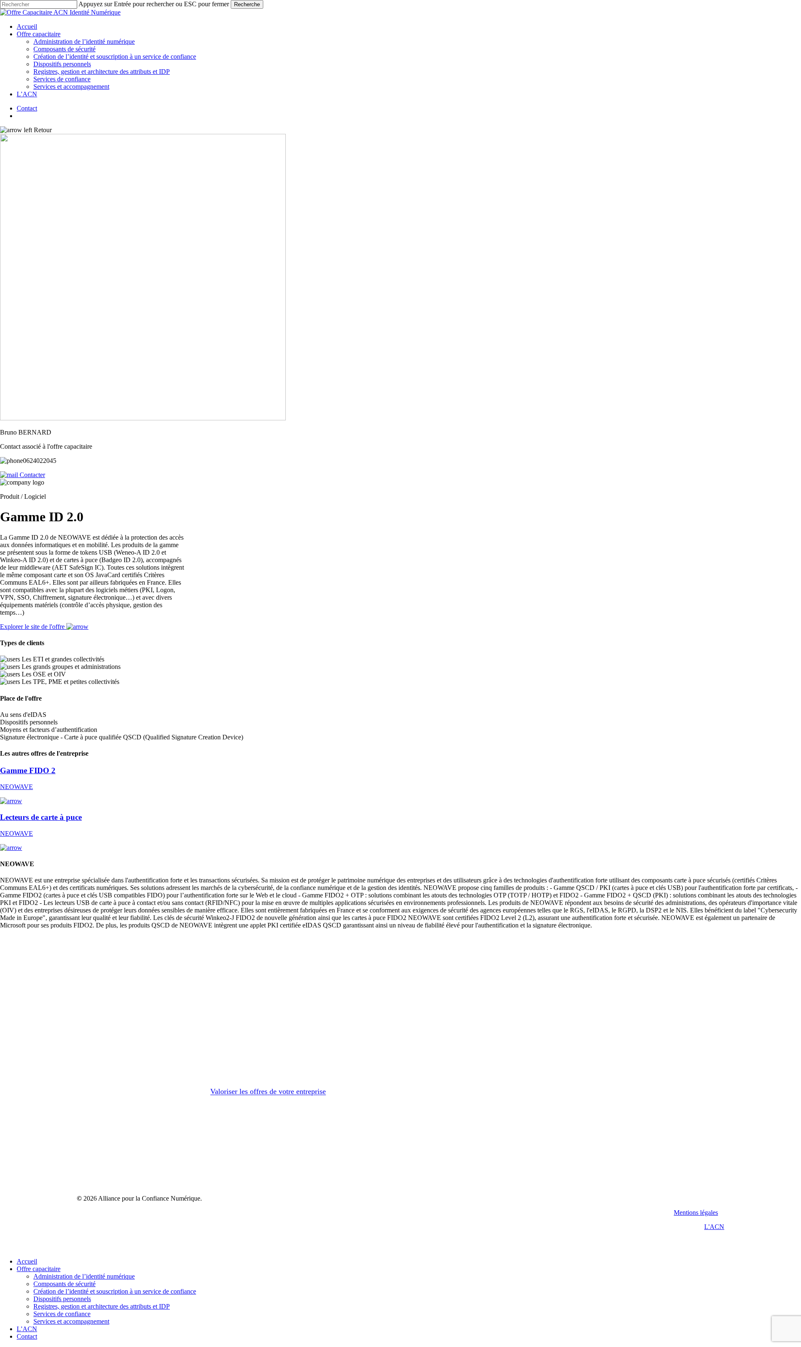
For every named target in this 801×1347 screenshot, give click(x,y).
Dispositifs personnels (62, 1298)
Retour (42, 129)
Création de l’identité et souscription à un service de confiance (114, 1291)
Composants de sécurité (64, 1283)
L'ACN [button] (714, 1226)
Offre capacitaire (38, 1268)
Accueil (27, 1261)
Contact (27, 1336)
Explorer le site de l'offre (33, 626)
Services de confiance (62, 1313)
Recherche (247, 4)
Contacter (31, 474)
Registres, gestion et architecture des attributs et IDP (101, 1306)
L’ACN (27, 1328)
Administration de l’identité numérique (84, 1276)
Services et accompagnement (71, 1321)
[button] (268, 1092)
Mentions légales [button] (696, 1212)
